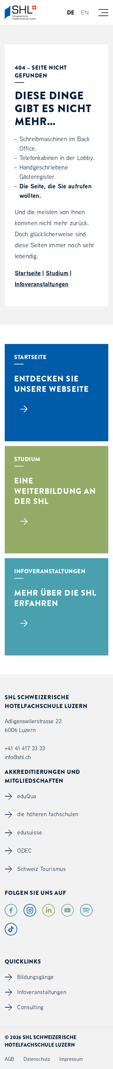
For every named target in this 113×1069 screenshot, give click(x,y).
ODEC (24, 850)
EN (85, 12)
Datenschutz (37, 1059)
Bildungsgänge (35, 976)
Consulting (30, 1007)
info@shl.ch (18, 757)
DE (70, 13)
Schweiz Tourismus (41, 868)
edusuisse (29, 832)
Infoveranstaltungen (41, 284)
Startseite (28, 273)
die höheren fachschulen (47, 814)
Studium (57, 273)
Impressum (71, 1059)
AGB (9, 1059)
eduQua (26, 796)
